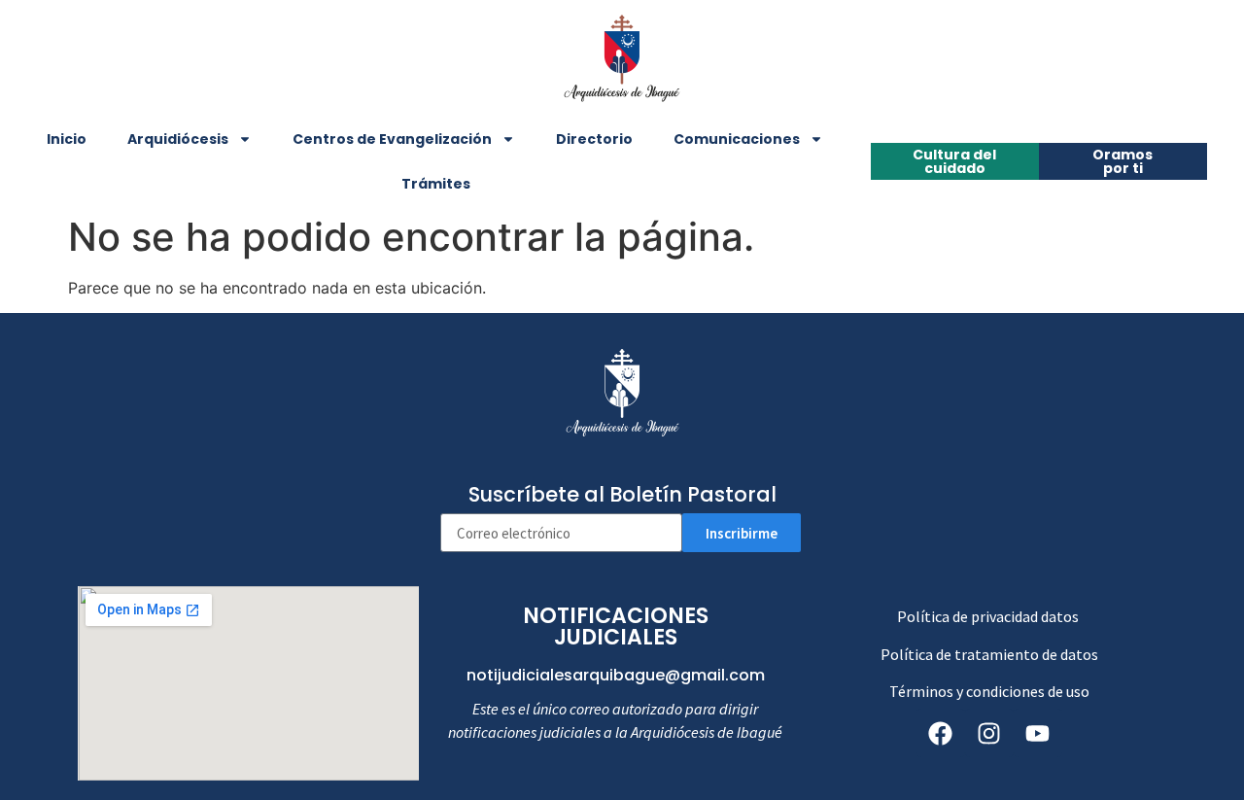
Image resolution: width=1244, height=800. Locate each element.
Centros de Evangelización (392, 139)
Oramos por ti (1122, 161)
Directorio (594, 139)
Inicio (66, 139)
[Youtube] (1038, 733)
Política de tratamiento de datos (989, 654)
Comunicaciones (737, 139)
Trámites (435, 183)
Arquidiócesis (177, 139)
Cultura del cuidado (954, 161)
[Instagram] (989, 733)
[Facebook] (940, 733)
